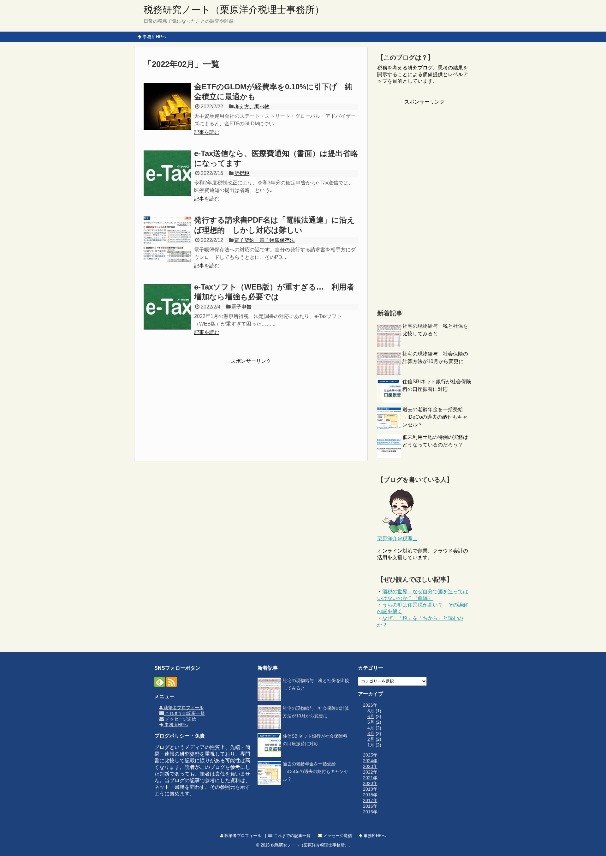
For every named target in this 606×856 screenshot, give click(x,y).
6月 (370, 716)
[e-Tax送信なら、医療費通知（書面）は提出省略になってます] (167, 173)
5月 (370, 722)
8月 (370, 710)
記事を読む (206, 132)
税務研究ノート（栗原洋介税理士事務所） (234, 9)
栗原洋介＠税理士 (397, 538)
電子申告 (241, 306)
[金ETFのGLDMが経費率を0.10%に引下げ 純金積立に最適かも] (167, 106)
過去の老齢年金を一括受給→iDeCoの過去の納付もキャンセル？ (434, 417)
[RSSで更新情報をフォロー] (171, 682)
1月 (370, 744)
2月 (370, 739)
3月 (370, 733)
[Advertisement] (251, 404)
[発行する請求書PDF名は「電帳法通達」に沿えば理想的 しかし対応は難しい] (167, 239)
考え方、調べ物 (252, 106)
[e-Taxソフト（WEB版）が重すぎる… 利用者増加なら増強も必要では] (167, 306)
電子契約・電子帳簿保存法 (264, 240)
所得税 (241, 173)
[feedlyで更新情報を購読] (159, 682)
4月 (370, 727)
